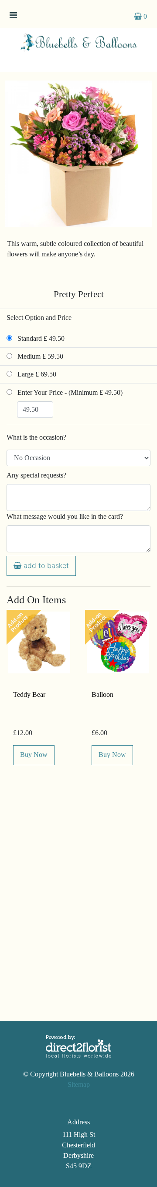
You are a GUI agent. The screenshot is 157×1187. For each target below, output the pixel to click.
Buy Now (34, 754)
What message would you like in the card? (65, 516)
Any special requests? (36, 475)
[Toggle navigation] (13, 17)
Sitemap (79, 1084)
